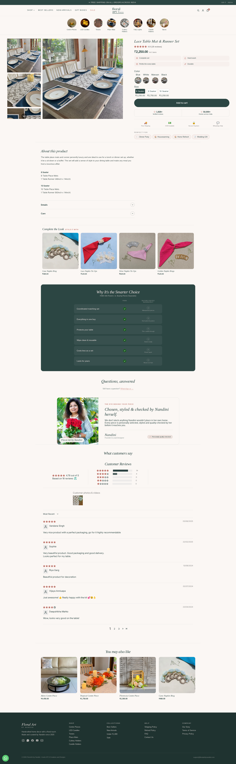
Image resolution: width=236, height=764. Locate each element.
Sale (92, 10)
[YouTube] (37, 740)
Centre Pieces (74, 727)
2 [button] (114, 628)
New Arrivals (64, 10)
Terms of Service (189, 730)
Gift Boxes (81, 10)
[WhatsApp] (27, 740)
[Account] (203, 10)
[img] (49, 521)
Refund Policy (150, 730)
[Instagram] (23, 740)
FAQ (146, 734)
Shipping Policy (151, 727)
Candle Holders (75, 744)
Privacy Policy (188, 734)
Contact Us (149, 737)
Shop (30, 10)
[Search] (198, 10)
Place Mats (73, 737)
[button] (24, 55)
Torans (71, 734)
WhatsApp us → (126, 389)
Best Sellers (45, 10)
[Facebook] (32, 740)
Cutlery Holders (75, 741)
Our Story (186, 727)
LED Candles (74, 730)
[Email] (41, 740)
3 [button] (119, 628)
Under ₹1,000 (112, 734)
